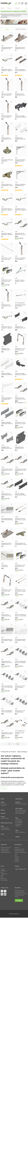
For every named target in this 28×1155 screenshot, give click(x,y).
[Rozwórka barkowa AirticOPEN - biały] (20, 629)
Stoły (16, 818)
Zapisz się (18, 900)
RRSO (17, 239)
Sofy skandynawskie (19, 813)
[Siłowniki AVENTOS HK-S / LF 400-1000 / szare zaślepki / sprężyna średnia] (7, 676)
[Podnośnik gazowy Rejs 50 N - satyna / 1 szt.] (7, 317)
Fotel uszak (3, 805)
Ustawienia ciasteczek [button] (6, 852)
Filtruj (7, 29)
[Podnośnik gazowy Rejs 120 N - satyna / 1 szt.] (7, 223)
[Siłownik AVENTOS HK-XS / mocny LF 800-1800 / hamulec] (7, 84)
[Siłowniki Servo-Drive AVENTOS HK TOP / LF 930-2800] (20, 459)
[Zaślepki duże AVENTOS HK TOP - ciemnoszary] (20, 317)
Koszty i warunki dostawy (20, 852)
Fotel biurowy (4, 803)
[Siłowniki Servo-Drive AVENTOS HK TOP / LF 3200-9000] (7, 723)
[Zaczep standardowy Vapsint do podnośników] (7, 150)
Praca (2, 872)
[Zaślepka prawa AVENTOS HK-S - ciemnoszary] (20, 437)
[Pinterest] (2, 894)
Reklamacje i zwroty (19, 850)
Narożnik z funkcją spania (21, 803)
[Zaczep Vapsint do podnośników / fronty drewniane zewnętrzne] (7, 174)
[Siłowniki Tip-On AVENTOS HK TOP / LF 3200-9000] (7, 651)
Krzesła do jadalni (5, 818)
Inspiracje (17, 860)
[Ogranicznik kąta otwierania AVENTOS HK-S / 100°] (20, 363)
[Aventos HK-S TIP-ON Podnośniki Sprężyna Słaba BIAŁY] (20, 676)
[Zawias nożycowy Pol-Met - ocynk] (20, 270)
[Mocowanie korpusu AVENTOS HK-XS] (7, 37)
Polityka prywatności (19, 849)
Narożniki (17, 802)
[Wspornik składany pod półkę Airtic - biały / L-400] (7, 388)
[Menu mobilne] (26, 3)
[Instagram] (5, 891)
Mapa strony (3, 878)
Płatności (17, 857)
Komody (3, 813)
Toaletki (17, 836)
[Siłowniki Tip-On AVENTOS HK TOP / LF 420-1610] (7, 484)
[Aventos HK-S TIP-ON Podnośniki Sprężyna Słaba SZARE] (20, 701)
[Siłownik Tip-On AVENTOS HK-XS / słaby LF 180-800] (7, 295)
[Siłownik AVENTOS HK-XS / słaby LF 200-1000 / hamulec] (20, 248)
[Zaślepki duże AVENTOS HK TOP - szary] (7, 437)
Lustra (2, 834)
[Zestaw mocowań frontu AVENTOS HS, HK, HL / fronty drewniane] (20, 59)
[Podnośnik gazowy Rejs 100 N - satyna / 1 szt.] (20, 199)
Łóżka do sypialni (4, 827)
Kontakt (2, 869)
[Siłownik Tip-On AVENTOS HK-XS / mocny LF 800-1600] (20, 84)
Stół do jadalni (18, 819)
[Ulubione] (19, 3)
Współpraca (3, 870)
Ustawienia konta (5, 850)
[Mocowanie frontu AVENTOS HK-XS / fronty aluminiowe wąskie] (7, 533)
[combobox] (21, 29)
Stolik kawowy (18, 824)
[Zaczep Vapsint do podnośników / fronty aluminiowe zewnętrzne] (20, 533)
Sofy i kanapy (19, 808)
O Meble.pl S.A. (4, 873)
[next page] (17, 744)
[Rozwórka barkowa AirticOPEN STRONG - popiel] (7, 508)
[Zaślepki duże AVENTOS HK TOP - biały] (20, 128)
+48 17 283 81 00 (20, 869)
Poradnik (17, 858)
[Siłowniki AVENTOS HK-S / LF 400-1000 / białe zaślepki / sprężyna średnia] (20, 605)
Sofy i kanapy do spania (20, 811)
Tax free (16, 861)
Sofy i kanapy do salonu (20, 810)
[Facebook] (2, 891)
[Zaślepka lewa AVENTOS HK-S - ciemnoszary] (7, 339)
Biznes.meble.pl (4, 880)
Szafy (16, 830)
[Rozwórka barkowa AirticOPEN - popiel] (7, 629)
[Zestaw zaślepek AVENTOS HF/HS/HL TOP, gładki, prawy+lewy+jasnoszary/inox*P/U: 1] (7, 412)
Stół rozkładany (18, 821)
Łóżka (2, 826)
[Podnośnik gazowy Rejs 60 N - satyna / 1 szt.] (7, 199)
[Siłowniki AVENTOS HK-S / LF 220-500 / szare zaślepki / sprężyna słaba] (20, 651)
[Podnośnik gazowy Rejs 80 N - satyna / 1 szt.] (7, 59)
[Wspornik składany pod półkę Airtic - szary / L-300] (20, 150)
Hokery (3, 810)
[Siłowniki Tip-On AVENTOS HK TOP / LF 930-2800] (20, 388)
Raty (16, 855)
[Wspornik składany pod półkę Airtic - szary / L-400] (20, 174)
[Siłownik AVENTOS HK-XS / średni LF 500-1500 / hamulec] (7, 106)
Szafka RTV (17, 825)
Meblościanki (18, 799)
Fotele (2, 802)
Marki (2, 877)
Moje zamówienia (5, 849)
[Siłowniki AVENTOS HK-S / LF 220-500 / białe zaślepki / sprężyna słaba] (7, 701)
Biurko (2, 799)
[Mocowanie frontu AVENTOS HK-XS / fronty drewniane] (20, 37)
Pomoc (16, 853)
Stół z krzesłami (18, 822)
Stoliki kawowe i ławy (6, 823)
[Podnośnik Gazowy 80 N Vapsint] (20, 295)
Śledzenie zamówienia (6, 847)
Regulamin (17, 847)
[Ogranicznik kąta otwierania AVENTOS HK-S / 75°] (20, 106)
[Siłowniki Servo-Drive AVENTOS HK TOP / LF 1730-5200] (7, 459)
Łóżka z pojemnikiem (5, 829)
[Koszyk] (22, 3)
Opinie (2, 875)
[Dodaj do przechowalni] (11, 33)
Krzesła (3, 816)
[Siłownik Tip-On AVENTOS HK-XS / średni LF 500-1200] (7, 128)
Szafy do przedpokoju (20, 832)
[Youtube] (5, 894)
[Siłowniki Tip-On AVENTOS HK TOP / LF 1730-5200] (20, 223)
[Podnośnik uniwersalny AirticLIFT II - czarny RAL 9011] (7, 555)
